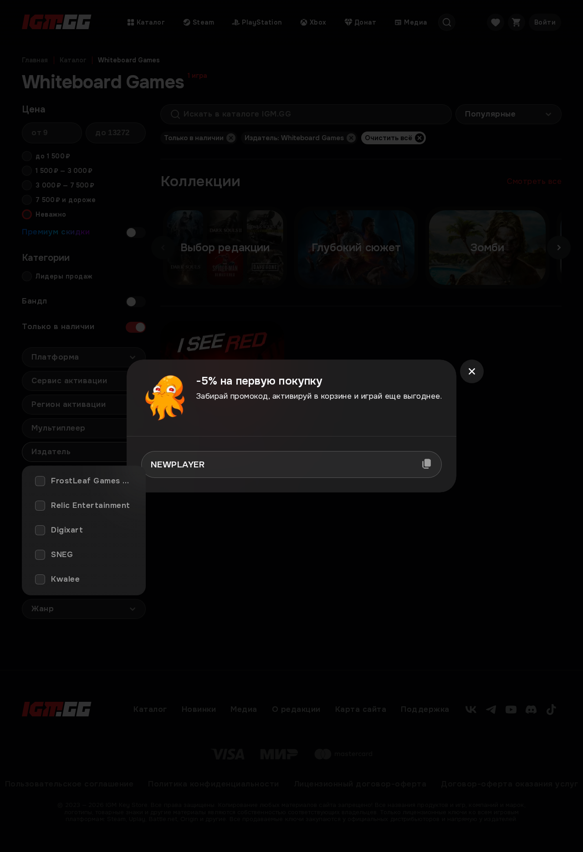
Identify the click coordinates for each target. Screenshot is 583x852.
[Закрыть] (472, 371)
